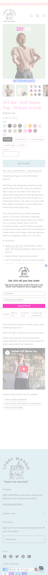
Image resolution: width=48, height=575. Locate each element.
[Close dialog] (46, 266)
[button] (41, 568)
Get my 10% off (24, 306)
